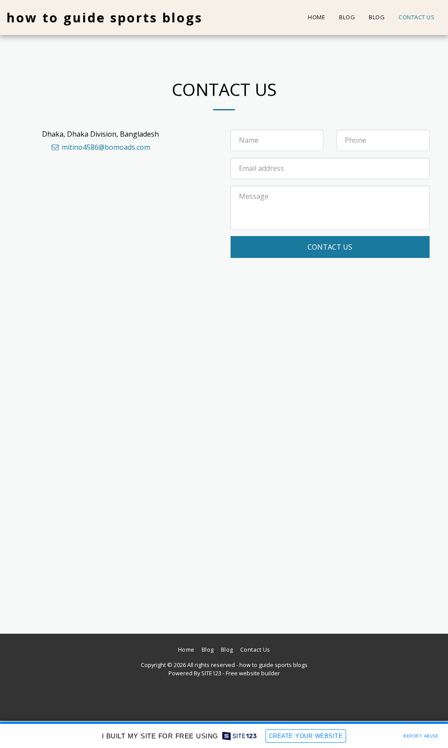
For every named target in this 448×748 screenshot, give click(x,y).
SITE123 (211, 673)
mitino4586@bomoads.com (106, 147)
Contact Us (330, 247)
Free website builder (253, 673)
